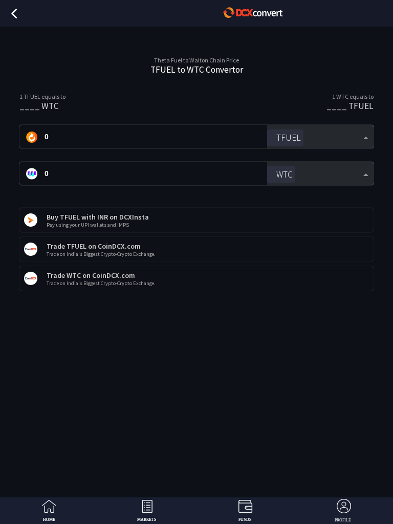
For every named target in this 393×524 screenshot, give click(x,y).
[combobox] (320, 137)
